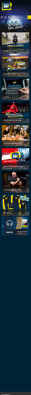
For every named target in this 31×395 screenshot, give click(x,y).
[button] (9, 17)
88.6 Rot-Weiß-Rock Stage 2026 (13, 166)
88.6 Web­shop (8, 213)
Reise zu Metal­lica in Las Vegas (13, 120)
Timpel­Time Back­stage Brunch (13, 143)
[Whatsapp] (5, 17)
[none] (2, 17)
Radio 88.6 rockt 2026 (10, 74)
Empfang (6, 97)
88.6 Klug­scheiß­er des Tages (12, 190)
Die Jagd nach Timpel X (11, 51)
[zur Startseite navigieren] (6, 6)
